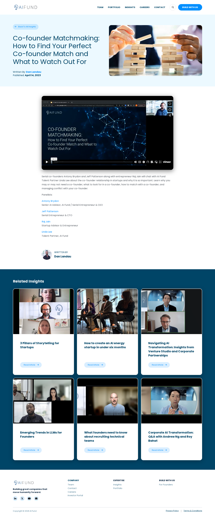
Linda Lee (47, 231)
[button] (173, 7)
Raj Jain (46, 221)
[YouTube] (29, 498)
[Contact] (36, 498)
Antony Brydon (50, 201)
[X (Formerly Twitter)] (22, 498)
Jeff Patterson (50, 211)
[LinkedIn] (15, 498)
